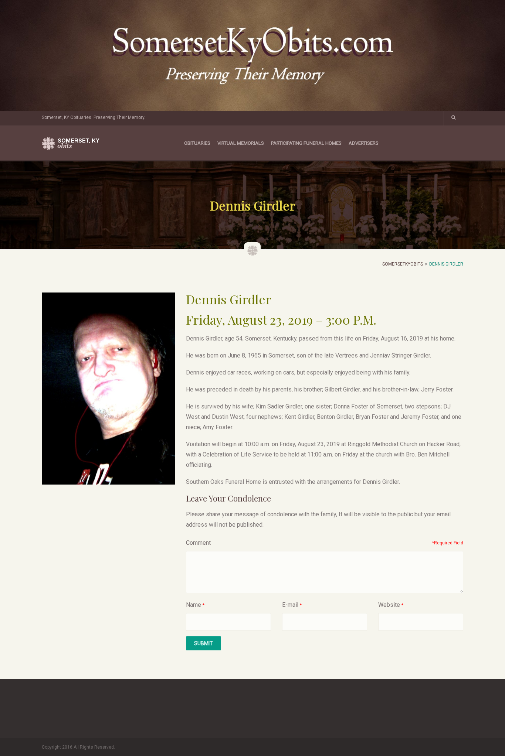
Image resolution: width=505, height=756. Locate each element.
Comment (198, 542)
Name (193, 604)
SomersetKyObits (402, 264)
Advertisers (364, 143)
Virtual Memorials (240, 143)
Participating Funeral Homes (306, 143)
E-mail (290, 604)
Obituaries (197, 143)
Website (389, 604)
